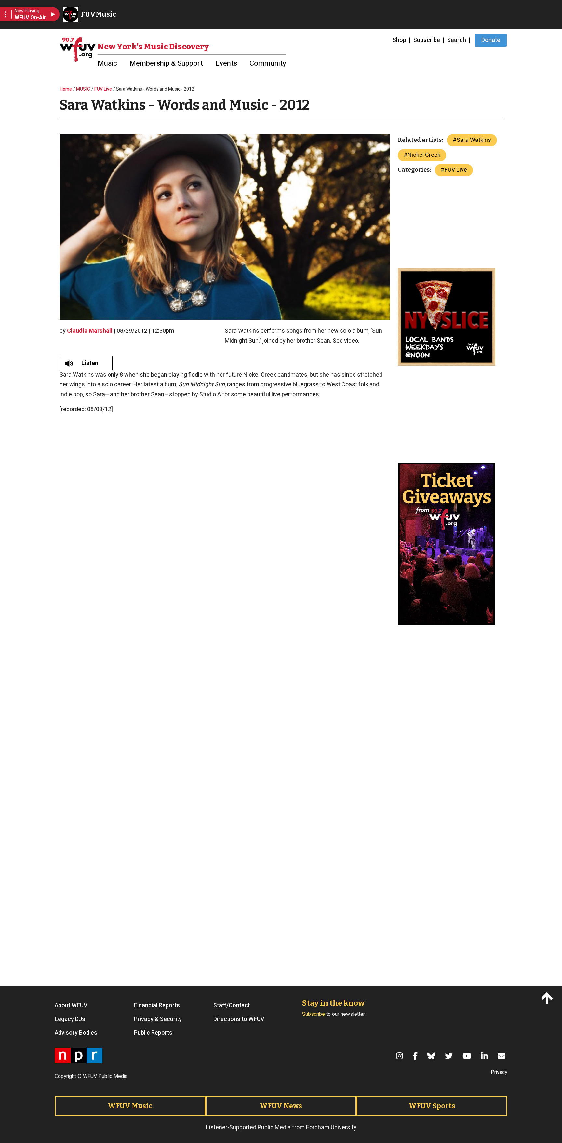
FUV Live (103, 89)
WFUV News (281, 1106)
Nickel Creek (424, 155)
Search (456, 40)
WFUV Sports (432, 1106)
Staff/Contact (231, 1006)
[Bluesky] (432, 1056)
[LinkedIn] (485, 1056)
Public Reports (153, 1033)
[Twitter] (450, 1056)
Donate (490, 40)
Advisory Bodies (76, 1033)
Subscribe (426, 40)
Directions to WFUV (238, 1019)
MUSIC (83, 89)
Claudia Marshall (90, 331)
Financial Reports (157, 1006)
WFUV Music (130, 1106)
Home (66, 89)
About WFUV (71, 1006)
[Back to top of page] (548, 998)
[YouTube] (467, 1056)
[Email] (502, 1056)
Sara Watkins (474, 140)
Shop (399, 40)
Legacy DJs (70, 1019)
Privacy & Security (158, 1019)
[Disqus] (225, 885)
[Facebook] (416, 1056)
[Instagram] (400, 1056)
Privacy (499, 1072)
